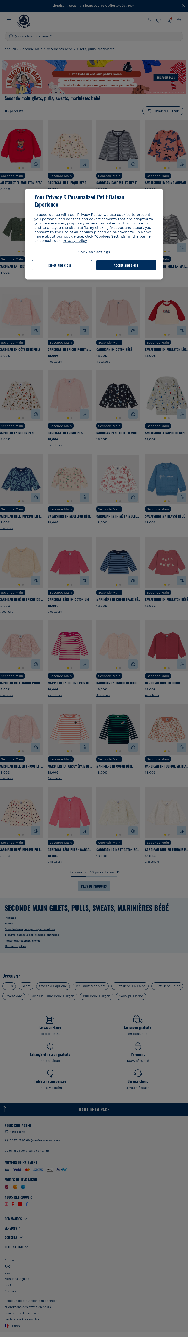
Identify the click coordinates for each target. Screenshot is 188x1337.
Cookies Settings (94, 252)
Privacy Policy (75, 241)
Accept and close (126, 265)
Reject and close (60, 265)
